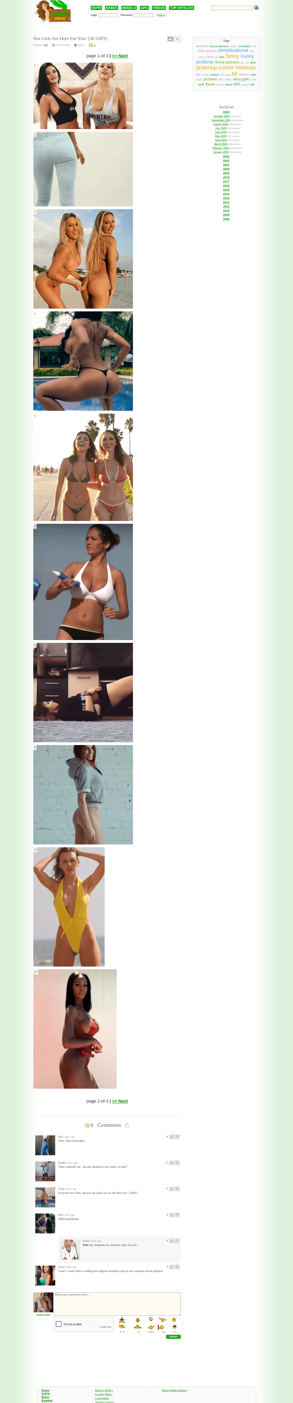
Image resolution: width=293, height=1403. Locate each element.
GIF (46, 45)
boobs (233, 46)
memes (244, 74)
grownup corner (215, 68)
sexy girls (241, 79)
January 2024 (221, 152)
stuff (201, 84)
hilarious (245, 68)
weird (228, 84)
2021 (226, 164)
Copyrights (102, 1398)
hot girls (205, 75)
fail (216, 57)
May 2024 (220, 136)
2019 (226, 173)
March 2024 (221, 144)
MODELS (129, 8)
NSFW (96, 8)
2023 (226, 156)
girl (247, 62)
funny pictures (227, 62)
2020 (226, 169)
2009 (226, 215)
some (253, 79)
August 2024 (220, 124)
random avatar (43, 1314)
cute (254, 46)
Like (170, 39)
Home (45, 1390)
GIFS (144, 8)
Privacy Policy (104, 1390)
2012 (226, 202)
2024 (226, 112)
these (210, 84)
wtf (252, 84)
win (236, 83)
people (199, 79)
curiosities (244, 46)
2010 (226, 210)
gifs (242, 62)
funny (232, 56)
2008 (226, 219)
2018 (226, 177)
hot (198, 74)
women (245, 85)
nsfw (253, 74)
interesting (225, 75)
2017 (226, 181)
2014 (226, 194)
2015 (226, 189)
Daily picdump (207, 50)
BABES (111, 8)
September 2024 (220, 120)
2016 (226, 185)
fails (221, 56)
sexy (228, 79)
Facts (209, 56)
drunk (202, 57)
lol (234, 74)
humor (215, 74)
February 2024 (220, 148)
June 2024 (221, 132)
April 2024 (221, 140)
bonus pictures (219, 46)
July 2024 (220, 128)
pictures (210, 79)
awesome (202, 46)
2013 (226, 198)
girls (253, 62)
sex (221, 79)
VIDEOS (159, 8)
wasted (219, 85)
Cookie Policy (104, 1394)
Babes (45, 1397)
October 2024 (221, 116)
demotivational (233, 50)
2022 (226, 160)
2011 (226, 206)
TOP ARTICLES (181, 8)
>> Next (120, 55)
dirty (252, 51)
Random (47, 1400)
